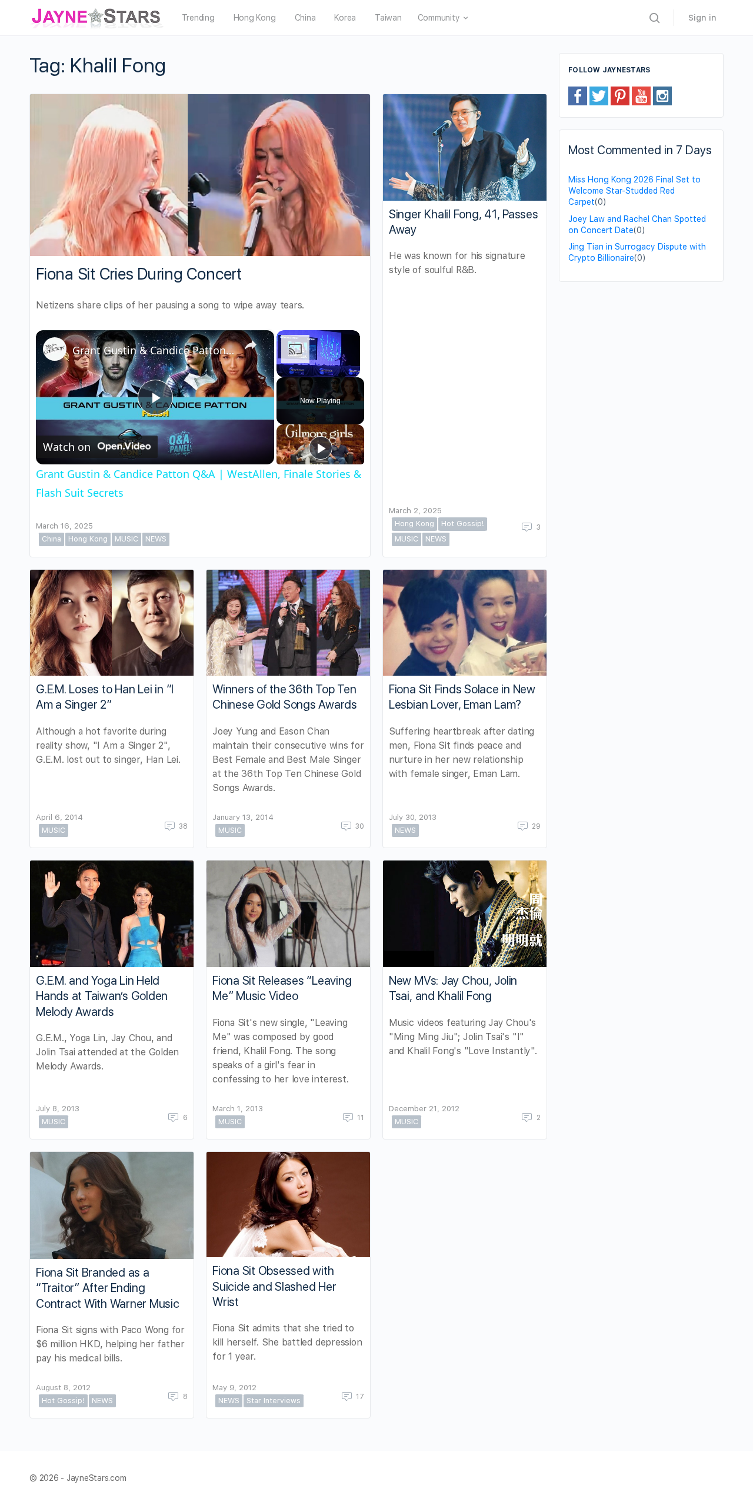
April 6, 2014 (59, 817)
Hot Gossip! (462, 523)
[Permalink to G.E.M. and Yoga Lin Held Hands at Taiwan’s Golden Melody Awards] (112, 914)
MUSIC (126, 538)
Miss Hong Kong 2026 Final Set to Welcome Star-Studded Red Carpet (634, 191)
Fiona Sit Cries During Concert (139, 274)
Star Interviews (273, 1400)
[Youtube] (641, 95)
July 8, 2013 (57, 1108)
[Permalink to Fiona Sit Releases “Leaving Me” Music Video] (288, 914)
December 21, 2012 (424, 1108)
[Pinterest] (620, 95)
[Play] (320, 448)
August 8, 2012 (63, 1387)
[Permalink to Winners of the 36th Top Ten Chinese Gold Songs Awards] (288, 623)
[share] (250, 345)
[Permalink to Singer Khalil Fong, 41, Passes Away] (465, 147)
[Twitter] (598, 95)
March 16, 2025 (64, 525)
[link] (54, 349)
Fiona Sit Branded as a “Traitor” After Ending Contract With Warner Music (107, 1287)
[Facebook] (577, 95)
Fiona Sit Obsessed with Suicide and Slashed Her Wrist (274, 1286)
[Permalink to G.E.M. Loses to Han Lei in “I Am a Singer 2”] (112, 623)
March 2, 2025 (415, 510)
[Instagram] (662, 95)
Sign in (702, 17)
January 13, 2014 (243, 817)
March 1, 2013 (237, 1108)
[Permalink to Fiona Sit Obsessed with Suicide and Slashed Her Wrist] (288, 1204)
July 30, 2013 (413, 817)
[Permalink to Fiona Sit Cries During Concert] (200, 175)
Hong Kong (88, 538)
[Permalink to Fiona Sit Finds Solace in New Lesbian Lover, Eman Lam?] (465, 623)
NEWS (155, 538)
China (51, 538)
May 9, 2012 (234, 1387)
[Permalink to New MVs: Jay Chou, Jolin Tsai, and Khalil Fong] (465, 914)
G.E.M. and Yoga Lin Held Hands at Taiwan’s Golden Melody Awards (102, 996)
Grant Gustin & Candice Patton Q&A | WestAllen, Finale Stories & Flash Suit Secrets (153, 350)
